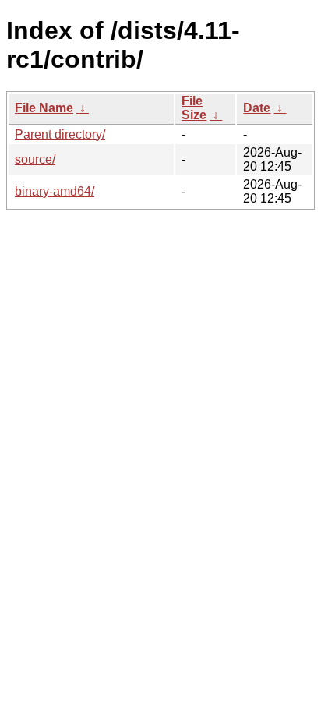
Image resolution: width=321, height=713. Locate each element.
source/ (35, 159)
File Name (44, 108)
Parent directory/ (60, 134)
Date (256, 108)
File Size (194, 108)
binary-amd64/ (54, 191)
